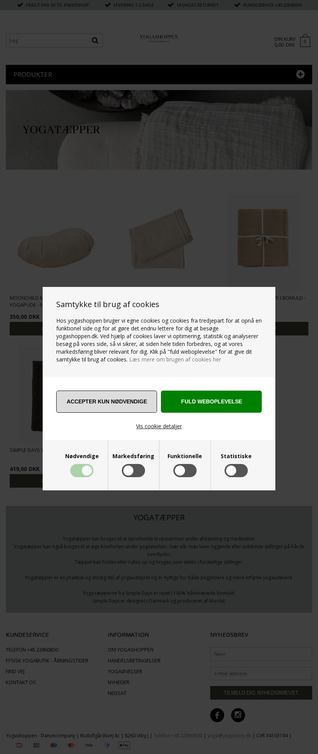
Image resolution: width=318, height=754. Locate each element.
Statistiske (236, 456)
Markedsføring (133, 456)
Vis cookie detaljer (159, 426)
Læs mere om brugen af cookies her (175, 359)
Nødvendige (82, 456)
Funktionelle (185, 456)
